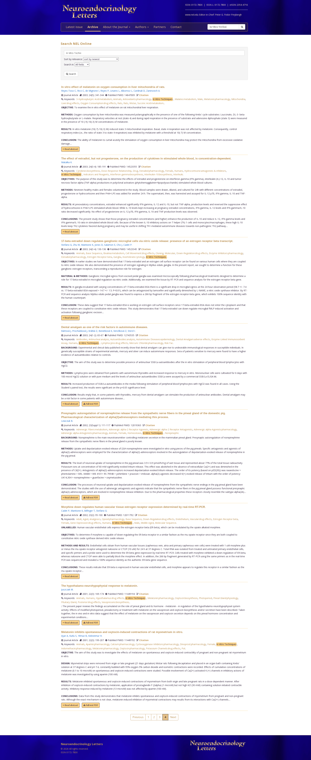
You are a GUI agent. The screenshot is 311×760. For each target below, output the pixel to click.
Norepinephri (172, 433)
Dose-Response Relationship (116, 170)
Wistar (132, 103)
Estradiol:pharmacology (151, 170)
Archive (92, 27)
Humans (178, 170)
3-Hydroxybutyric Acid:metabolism (94, 99)
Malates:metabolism (185, 99)
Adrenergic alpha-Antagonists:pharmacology (84, 433)
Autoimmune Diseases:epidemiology (155, 339)
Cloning (159, 253)
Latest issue (74, 27)
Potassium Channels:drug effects (163, 648)
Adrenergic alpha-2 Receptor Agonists (128, 429)
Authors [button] (141, 27)
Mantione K (87, 244)
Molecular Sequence (165, 522)
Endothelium (182, 519)
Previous (138, 717)
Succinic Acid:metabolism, (150, 103)
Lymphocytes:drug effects (114, 343)
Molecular (170, 253)
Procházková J (79, 330)
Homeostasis (134, 433)
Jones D (99, 244)
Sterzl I (131, 330)
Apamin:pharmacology (97, 644)
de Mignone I (92, 90)
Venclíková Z (120, 330)
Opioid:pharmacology (113, 519)
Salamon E (109, 244)
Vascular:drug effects (201, 519)
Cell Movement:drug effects (140, 253)
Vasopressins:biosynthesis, (116, 602)
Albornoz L (126, 90)
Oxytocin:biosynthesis (186, 598)
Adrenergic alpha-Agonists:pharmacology (215, 429)
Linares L (115, 90)
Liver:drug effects (70, 103)
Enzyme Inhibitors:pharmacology (226, 253)
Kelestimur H (95, 635)
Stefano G (66, 244)
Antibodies (81, 339)
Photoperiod (205, 598)
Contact (176, 27)
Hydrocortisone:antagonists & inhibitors (205, 170)
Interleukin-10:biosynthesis (158, 174)
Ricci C (80, 90)
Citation (144, 95)
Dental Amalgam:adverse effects (193, 339)
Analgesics (95, 519)
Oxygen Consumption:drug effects (98, 103)
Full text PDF (91, 404)
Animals (117, 99)
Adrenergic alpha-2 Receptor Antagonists (171, 429)
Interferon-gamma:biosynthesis (126, 174)
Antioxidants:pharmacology (137, 99)
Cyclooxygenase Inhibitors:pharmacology (157, 644)
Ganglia (117, 256)
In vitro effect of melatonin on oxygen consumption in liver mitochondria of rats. (113, 87)
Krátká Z (92, 330)
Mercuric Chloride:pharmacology (146, 343)
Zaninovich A (153, 90)
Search (72, 73)
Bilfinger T (89, 510)
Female (169, 170)
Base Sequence (94, 253)
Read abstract (71, 149)
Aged (85, 519)
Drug (135, 170)
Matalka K (66, 162)
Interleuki (178, 174)
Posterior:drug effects (89, 602)
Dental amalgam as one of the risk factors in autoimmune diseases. (104, 327)
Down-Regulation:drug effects (192, 253)
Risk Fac (168, 343)
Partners (160, 27)
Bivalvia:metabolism (113, 253)
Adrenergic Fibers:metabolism (91, 429)
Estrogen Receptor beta (99, 256)
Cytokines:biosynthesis (88, 170)
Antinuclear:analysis (99, 339)
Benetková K (105, 330)
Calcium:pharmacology (122, 644)
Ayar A (64, 635)
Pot (183, 648)
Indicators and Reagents (96, 174)
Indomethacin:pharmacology (76, 648)
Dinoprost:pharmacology (193, 644)
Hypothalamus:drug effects (110, 598)
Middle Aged (147, 522)
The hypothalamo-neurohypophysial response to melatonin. (99, 585)
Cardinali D (139, 90)
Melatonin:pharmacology (217, 99)
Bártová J (66, 330)
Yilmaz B (82, 635)
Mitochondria (238, 99)
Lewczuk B (67, 420)
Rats (119, 103)
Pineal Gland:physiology (225, 598)
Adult (79, 519)
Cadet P (127, 244)
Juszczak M (67, 589)
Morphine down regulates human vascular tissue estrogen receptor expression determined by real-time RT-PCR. (133, 507)
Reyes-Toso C (68, 90)
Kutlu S (73, 635)
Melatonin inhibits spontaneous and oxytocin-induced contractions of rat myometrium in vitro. (122, 632)
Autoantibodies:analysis (122, 339)
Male (200, 99)
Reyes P (104, 90)
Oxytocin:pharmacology (132, 648)
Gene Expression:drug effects (85, 522)
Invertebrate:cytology (133, 256)
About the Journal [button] (116, 27)
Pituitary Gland (68, 602)
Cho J (119, 244)
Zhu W (76, 244)
